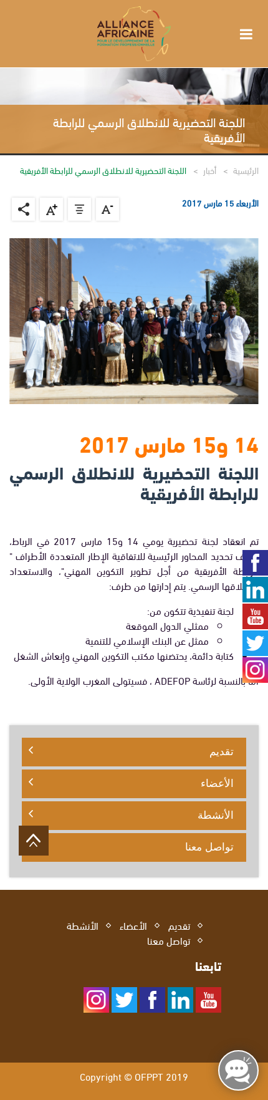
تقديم (221, 751)
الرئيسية (246, 170)
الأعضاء (217, 783)
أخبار (209, 170)
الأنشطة (216, 815)
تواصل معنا (209, 847)
